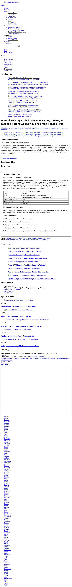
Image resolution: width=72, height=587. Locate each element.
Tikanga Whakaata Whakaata (16, 30)
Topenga (10, 19)
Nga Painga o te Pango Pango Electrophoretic (17, 336)
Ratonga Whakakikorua (14, 33)
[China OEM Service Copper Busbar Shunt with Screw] (24, 255)
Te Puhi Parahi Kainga (18, 358)
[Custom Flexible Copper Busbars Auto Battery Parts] (27, 275)
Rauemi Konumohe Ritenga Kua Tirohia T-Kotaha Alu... (28, 272)
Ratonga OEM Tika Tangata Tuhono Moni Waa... (21, 102)
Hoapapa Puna (12, 17)
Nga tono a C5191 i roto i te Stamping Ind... (16, 316)
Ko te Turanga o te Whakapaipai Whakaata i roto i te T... (21, 326)
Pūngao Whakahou (13, 40)
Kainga (6, 8)
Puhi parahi (11, 14)
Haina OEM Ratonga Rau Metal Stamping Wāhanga (22, 107)
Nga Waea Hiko (12, 24)
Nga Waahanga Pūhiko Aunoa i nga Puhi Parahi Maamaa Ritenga (26, 88)
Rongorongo (7, 41)
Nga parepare (11, 22)
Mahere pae (41, 356)
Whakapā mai (8, 43)
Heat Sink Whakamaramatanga (58, 358)
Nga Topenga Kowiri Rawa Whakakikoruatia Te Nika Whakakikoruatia (28, 84)
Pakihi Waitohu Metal (32, 358)
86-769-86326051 (9, 291)
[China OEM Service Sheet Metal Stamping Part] (23, 261)
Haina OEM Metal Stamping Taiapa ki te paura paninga (23, 79)
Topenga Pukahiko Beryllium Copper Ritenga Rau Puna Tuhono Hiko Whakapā (28, 238)
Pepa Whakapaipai (43, 358)
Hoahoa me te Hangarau (14, 29)
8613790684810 (8, 292)
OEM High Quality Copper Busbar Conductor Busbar (23, 93)
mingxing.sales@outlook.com (12, 289)
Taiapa (9, 21)
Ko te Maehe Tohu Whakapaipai (17, 32)
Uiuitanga (3, 355)
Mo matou (7, 9)
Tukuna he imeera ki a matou (9, 158)
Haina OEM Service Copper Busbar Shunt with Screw (27, 258)
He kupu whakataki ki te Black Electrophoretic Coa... (20, 346)
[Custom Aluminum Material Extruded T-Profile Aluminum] (25, 268)
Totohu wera (11, 16)
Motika (10, 36)
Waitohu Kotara (12, 13)
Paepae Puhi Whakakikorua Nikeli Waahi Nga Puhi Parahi (24, 98)
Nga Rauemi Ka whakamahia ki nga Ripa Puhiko (19, 306)
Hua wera (34, 356)
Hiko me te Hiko (12, 38)
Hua (5, 11)
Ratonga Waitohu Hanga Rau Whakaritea (19, 116)
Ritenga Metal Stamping (14, 27)
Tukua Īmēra (4, 363)
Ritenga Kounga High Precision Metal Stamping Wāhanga (24, 111)
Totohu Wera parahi (6, 358)
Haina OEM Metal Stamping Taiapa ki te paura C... (26, 251)
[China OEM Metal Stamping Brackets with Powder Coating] (24, 248)
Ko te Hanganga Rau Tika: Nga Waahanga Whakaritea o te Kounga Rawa (27, 239)
